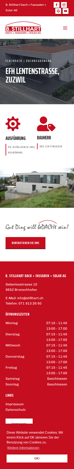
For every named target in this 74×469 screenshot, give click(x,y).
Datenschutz (16, 410)
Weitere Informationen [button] (23, 448)
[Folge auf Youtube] (65, 11)
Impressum (15, 404)
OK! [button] (37, 458)
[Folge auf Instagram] (64, 5)
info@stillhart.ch (30, 298)
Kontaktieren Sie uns (25, 242)
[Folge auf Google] (58, 11)
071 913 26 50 (30, 303)
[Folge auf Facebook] (56, 5)
